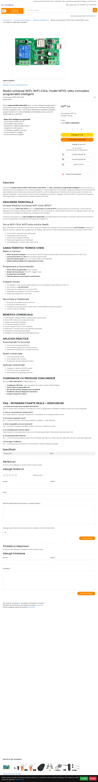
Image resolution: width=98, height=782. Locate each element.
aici (20, 603)
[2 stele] (7, 475)
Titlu (5, 492)
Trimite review (87, 538)
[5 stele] (15, 475)
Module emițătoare (40, 20)
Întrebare (7, 568)
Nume (5, 481)
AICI (95, 16)
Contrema (6, 20)
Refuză (92, 778)
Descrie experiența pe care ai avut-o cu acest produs (21, 503)
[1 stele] (4, 475)
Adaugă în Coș (77, 135)
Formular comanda (77, 140)
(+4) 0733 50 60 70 (79, 159)
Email (52, 481)
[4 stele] (12, 475)
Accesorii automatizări (22, 20)
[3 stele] (10, 475)
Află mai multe (19, 779)
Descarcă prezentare (73, 174)
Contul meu (72, 5)
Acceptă (84, 778)
